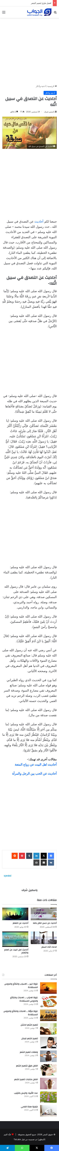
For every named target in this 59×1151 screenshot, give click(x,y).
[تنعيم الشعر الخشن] (48, 1029)
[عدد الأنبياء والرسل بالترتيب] (48, 1097)
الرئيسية (51, 86)
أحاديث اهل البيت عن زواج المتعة (36, 764)
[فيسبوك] (51, 856)
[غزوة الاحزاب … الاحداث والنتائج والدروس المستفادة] (48, 1001)
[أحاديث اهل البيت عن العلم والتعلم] (15, 939)
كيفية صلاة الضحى (29, 1107)
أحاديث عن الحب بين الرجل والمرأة (34, 773)
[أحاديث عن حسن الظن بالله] (44, 914)
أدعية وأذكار (41, 86)
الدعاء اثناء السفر (49, 947)
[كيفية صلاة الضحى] (48, 1111)
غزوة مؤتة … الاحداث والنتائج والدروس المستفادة (20, 1013)
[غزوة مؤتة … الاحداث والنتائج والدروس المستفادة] (48, 1015)
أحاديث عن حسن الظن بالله (45, 923)
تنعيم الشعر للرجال (29, 1038)
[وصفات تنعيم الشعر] (48, 1056)
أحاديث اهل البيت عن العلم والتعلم (16, 951)
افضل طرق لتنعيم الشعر (41, 3)
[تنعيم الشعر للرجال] (48, 1042)
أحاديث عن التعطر (20, 923)
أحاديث (38, 221)
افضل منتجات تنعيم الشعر (26, 1079)
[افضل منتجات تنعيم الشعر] (48, 1083)
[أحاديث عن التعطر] (15, 914)
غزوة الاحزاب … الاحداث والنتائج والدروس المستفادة (24, 999)
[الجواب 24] (39, 12)
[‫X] (44, 856)
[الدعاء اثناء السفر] (44, 938)
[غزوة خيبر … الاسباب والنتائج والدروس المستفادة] (48, 988)
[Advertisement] (29, 50)
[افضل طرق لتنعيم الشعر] (48, 1070)
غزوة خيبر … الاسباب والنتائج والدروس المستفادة (21, 985)
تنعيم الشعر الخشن (29, 1025)
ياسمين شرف (49, 112)
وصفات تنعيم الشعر (29, 1052)
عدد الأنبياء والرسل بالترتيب (26, 1093)
